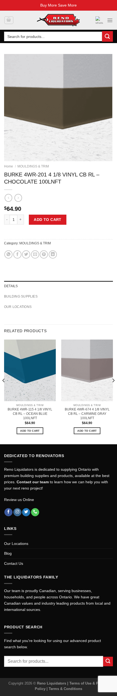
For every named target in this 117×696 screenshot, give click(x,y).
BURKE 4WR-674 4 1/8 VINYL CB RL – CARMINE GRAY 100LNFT (87, 413)
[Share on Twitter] (26, 254)
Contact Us (13, 563)
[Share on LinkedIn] (53, 254)
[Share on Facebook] (17, 254)
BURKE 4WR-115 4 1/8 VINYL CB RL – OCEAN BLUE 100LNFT (30, 413)
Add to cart (47, 219)
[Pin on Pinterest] (44, 254)
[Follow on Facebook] (8, 512)
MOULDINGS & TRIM (33, 166)
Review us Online (19, 499)
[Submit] (107, 36)
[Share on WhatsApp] (8, 254)
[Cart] (8, 20)
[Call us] (35, 512)
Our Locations (16, 543)
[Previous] (4, 391)
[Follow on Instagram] (17, 512)
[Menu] (110, 20)
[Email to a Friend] (35, 254)
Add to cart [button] (29, 430)
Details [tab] (11, 286)
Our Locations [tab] (18, 306)
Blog (8, 553)
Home (8, 166)
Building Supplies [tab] (21, 296)
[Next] (113, 391)
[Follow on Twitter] (26, 512)
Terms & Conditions (65, 689)
